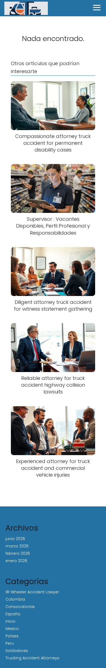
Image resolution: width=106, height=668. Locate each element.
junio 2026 (15, 538)
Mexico (12, 628)
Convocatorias (20, 606)
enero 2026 (16, 560)
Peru (9, 643)
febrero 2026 (17, 553)
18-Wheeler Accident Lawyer (32, 592)
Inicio (10, 621)
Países (11, 636)
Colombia (15, 599)
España (12, 614)
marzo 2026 (17, 546)
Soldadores (16, 650)
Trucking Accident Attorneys (32, 658)
